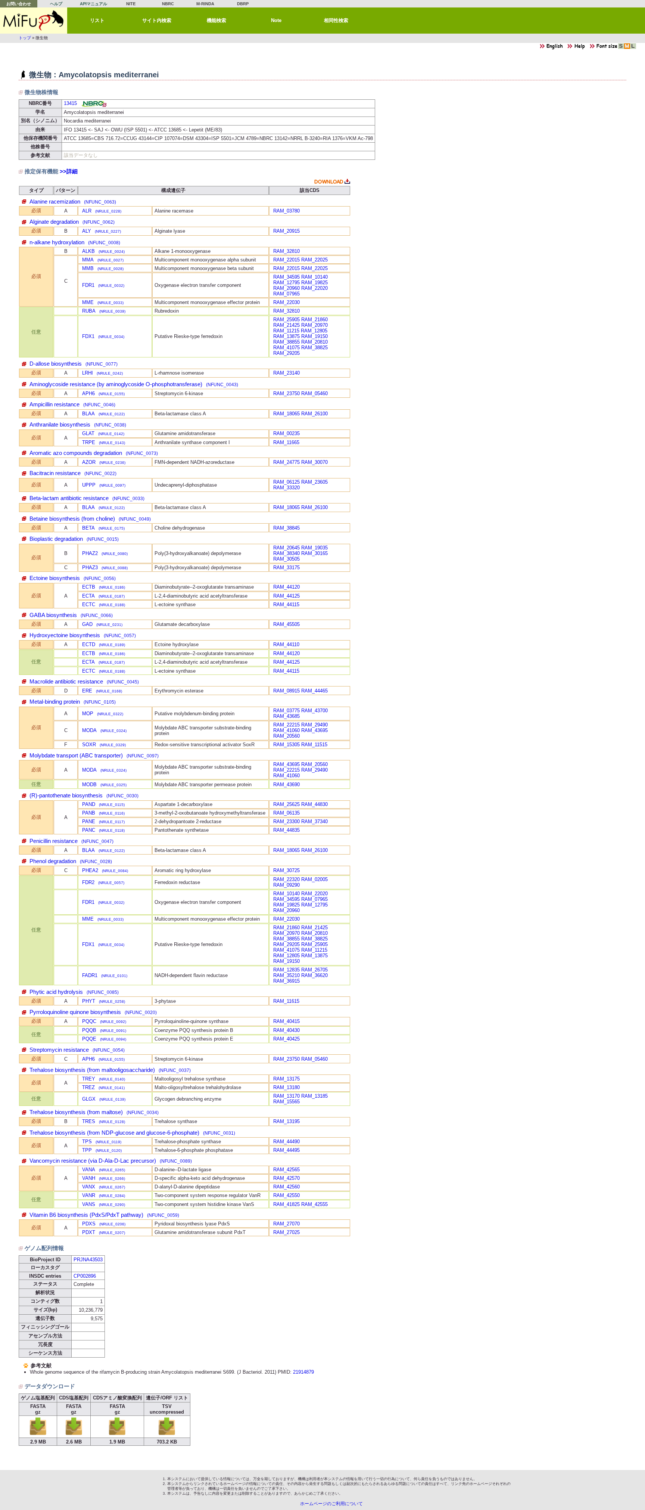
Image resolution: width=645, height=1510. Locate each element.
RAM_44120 (286, 587)
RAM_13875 (286, 336)
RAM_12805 (314, 331)
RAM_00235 (286, 433)
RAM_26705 (314, 970)
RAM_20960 (286, 288)
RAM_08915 (286, 691)
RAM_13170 (286, 1096)
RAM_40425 (286, 1039)
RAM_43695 (314, 730)
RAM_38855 (286, 342)
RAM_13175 (286, 1079)
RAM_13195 (286, 1121)
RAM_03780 (286, 211)
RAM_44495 (286, 1150)
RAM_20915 (286, 231)
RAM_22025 (314, 260)
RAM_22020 (314, 288)
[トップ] (33, 20)
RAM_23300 (286, 821)
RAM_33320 (286, 487)
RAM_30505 (286, 559)
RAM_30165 (314, 553)
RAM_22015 (286, 260)
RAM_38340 (286, 553)
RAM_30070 (314, 462)
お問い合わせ (18, 3)
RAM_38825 (314, 347)
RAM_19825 (314, 282)
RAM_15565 (286, 1101)
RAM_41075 (286, 347)
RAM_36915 (286, 981)
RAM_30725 (286, 870)
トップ (25, 37)
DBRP (243, 3)
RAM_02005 (314, 879)
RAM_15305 (286, 744)
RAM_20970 (314, 325)
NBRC (168, 3)
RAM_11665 (286, 442)
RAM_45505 (286, 624)
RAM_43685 (286, 716)
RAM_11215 (286, 331)
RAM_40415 (286, 1021)
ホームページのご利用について (331, 1503)
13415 (70, 103)
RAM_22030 (286, 302)
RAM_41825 (286, 1204)
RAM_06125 (286, 482)
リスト (97, 20)
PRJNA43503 (88, 1259)
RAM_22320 (286, 879)
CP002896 (85, 1276)
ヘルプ (56, 3)
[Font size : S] (621, 48)
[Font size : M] (627, 48)
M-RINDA (205, 3)
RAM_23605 (314, 482)
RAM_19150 (314, 336)
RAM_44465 (314, 691)
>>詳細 (69, 171)
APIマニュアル (93, 3)
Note (276, 20)
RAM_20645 (286, 548)
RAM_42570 (286, 1178)
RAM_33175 (286, 567)
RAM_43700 (314, 710)
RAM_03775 (286, 710)
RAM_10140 (314, 277)
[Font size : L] (633, 48)
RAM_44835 (286, 830)
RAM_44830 (314, 804)
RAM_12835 (286, 970)
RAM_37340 (314, 821)
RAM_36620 (314, 975)
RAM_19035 (314, 548)
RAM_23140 (286, 373)
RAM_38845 (286, 528)
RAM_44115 (286, 604)
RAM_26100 (314, 413)
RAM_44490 (286, 1141)
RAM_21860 (314, 319)
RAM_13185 (314, 1096)
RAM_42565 (286, 1169)
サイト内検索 (156, 20)
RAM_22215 (286, 725)
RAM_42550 (286, 1195)
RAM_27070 (286, 1224)
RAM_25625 (286, 804)
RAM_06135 (286, 813)
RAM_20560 (286, 736)
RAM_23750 (286, 393)
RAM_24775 (286, 462)
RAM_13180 (286, 1087)
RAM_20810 (314, 342)
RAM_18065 (286, 413)
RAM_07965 (286, 294)
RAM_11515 (314, 744)
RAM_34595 (286, 277)
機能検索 (216, 20)
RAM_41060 (286, 730)
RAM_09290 (286, 885)
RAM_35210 (286, 975)
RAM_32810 (286, 251)
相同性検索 (336, 20)
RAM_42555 (314, 1204)
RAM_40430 (286, 1030)
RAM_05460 (314, 393)
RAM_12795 (286, 282)
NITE (130, 3)
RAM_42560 (286, 1187)
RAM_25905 (286, 319)
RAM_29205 (286, 353)
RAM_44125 (286, 596)
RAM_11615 (286, 1001)
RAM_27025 (286, 1232)
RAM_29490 (314, 725)
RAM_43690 (286, 784)
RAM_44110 (286, 644)
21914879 (303, 1372)
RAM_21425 (286, 325)
